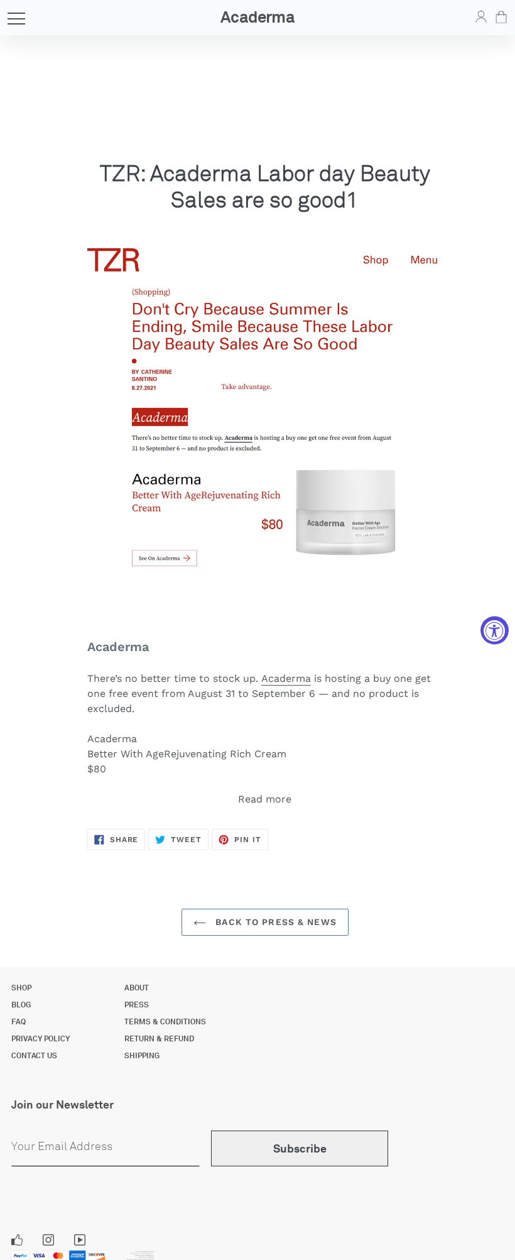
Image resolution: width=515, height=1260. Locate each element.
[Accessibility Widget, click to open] (494, 630)
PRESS (136, 1005)
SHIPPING (142, 1056)
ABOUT (136, 988)
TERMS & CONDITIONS (165, 1022)
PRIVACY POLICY (40, 1039)
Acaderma (286, 678)
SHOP (21, 988)
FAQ (18, 1022)
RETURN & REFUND (159, 1039)
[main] (257, 468)
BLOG (21, 1005)
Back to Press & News (274, 922)
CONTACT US (34, 1056)
